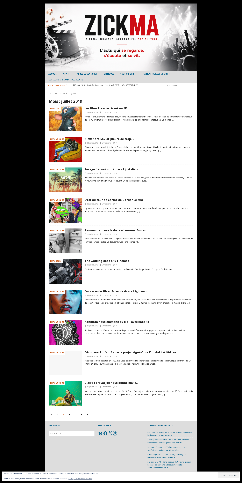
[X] (110, 433)
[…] (173, 119)
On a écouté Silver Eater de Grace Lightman (116, 291)
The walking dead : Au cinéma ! (107, 261)
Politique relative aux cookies (80, 479)
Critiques (109, 73)
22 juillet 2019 (92, 143)
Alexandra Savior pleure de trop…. (109, 139)
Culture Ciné (127, 73)
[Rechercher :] (179, 85)
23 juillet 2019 (92, 112)
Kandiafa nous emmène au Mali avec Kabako (117, 322)
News (66, 73)
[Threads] (115, 433)
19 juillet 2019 (92, 295)
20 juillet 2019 (92, 204)
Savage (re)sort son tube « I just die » (111, 169)
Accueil (52, 73)
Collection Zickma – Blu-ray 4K (66, 79)
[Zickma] (121, 69)
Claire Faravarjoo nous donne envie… (112, 383)
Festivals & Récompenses (156, 73)
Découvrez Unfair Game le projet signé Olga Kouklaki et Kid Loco (131, 352)
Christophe (106, 112)
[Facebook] (105, 433)
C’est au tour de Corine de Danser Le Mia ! (114, 200)
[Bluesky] (100, 433)
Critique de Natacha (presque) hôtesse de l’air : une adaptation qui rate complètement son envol (170, 465)
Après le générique (87, 73)
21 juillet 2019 (92, 173)
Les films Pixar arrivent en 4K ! (106, 108)
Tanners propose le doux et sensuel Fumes (115, 230)
